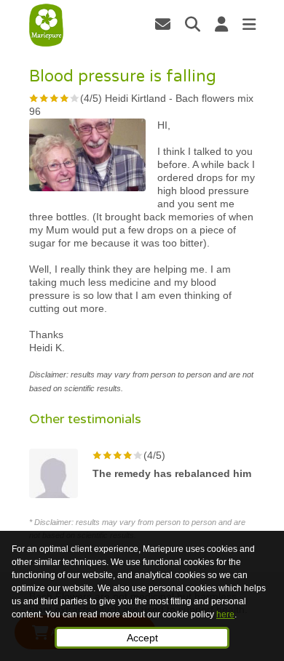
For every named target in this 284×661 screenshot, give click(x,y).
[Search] (192, 24)
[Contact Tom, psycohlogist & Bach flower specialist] (162, 24)
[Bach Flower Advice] (46, 25)
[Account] (221, 24)
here (225, 614)
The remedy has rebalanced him (171, 473)
